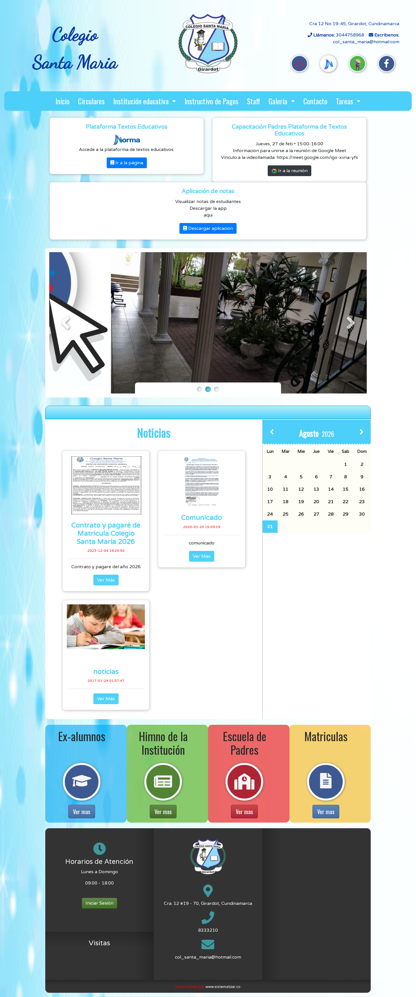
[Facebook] (386, 63)
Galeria (279, 101)
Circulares (91, 101)
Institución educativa (141, 101)
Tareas (345, 101)
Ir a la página (128, 163)
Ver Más (106, 580)
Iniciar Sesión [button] (99, 903)
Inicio (62, 101)
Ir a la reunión (292, 171)
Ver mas (81, 811)
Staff (253, 101)
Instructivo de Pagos (212, 101)
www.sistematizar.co (223, 987)
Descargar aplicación (210, 228)
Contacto (315, 101)
